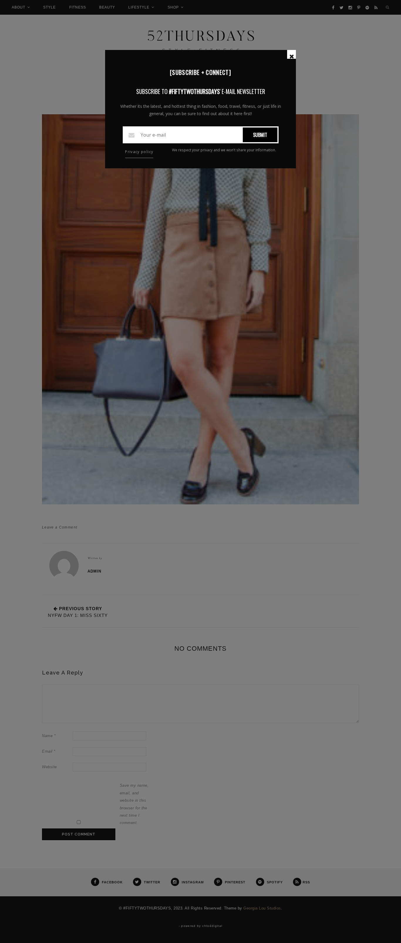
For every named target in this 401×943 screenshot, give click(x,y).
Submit (260, 134)
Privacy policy (139, 151)
